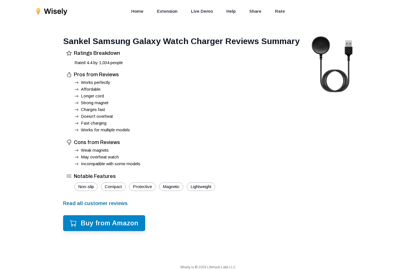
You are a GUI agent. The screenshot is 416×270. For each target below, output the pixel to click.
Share (255, 11)
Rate (280, 11)
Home (137, 11)
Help (231, 11)
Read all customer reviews (95, 203)
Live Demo (202, 11)
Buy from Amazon (109, 223)
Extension (167, 11)
